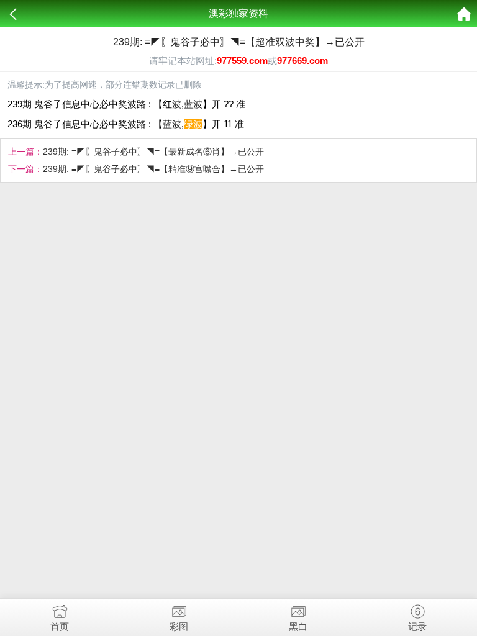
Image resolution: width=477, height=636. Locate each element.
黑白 (298, 626)
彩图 (179, 626)
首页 (59, 626)
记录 (417, 626)
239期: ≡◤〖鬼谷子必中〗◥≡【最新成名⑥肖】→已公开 (153, 152)
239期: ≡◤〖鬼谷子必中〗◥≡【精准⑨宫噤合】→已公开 (153, 169)
